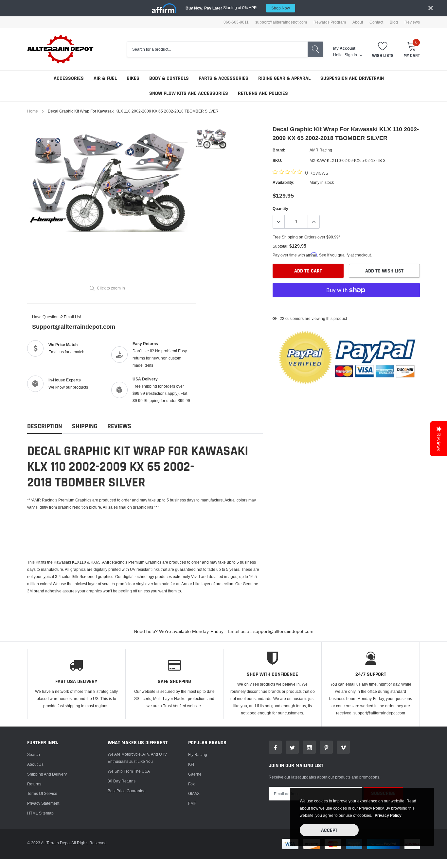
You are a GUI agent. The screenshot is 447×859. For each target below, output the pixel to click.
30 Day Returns (121, 781)
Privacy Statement (43, 803)
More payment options (346, 306)
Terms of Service (42, 793)
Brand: (279, 150)
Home (32, 111)
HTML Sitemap (40, 813)
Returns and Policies (263, 93)
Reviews (412, 22)
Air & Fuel (105, 78)
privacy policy (388, 815)
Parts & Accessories (223, 78)
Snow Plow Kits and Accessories (188, 93)
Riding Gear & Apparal (284, 78)
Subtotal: (280, 246)
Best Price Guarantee (127, 790)
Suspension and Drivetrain (352, 78)
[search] (315, 49)
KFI (191, 764)
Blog (394, 22)
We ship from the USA (129, 771)
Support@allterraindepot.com (73, 326)
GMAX (194, 793)
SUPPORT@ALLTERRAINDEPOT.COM (281, 22)
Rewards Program (329, 22)
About (357, 22)
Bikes (133, 78)
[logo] (60, 49)
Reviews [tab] (119, 426)
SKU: (277, 160)
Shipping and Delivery (47, 774)
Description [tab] (44, 426)
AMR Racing (321, 150)
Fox (191, 783)
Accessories (69, 78)
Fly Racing (197, 754)
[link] (211, 138)
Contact (376, 22)
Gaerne (195, 774)
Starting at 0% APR (238, 7)
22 (282, 318)
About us (35, 764)
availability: (284, 182)
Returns (34, 783)
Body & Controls (169, 78)
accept (329, 830)
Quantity (280, 208)
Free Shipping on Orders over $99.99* (306, 237)
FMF (192, 803)
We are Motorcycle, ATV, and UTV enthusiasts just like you (137, 758)
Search (33, 754)
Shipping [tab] (85, 426)
